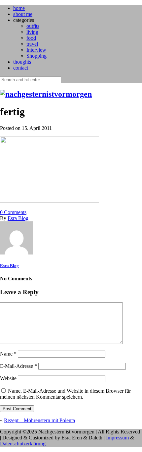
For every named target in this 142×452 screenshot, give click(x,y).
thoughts (22, 62)
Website (8, 378)
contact (20, 68)
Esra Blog (18, 218)
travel (32, 44)
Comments (13, 212)
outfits (32, 26)
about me (22, 14)
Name (8, 354)
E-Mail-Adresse (18, 366)
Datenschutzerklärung (23, 443)
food (31, 38)
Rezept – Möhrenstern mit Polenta (39, 420)
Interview (36, 50)
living (32, 32)
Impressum (117, 437)
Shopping (36, 56)
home (19, 8)
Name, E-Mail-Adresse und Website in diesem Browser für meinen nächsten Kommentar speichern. (65, 394)
